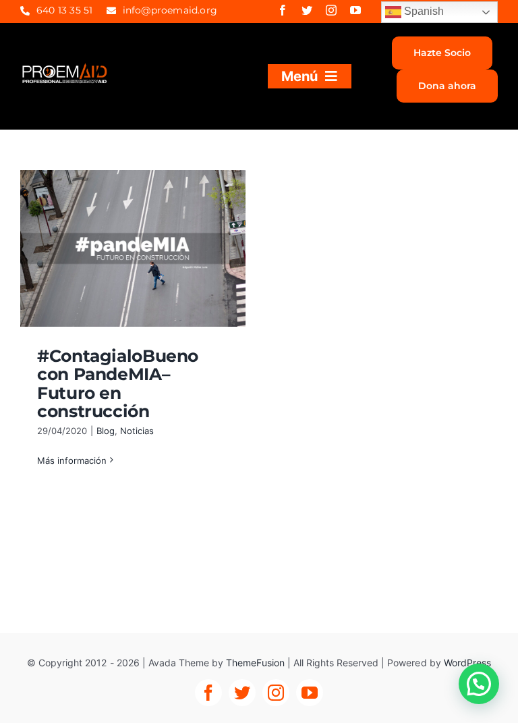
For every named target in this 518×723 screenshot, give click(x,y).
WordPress (467, 662)
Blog (105, 430)
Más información (72, 460)
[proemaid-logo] (65, 68)
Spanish (422, 11)
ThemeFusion (255, 662)
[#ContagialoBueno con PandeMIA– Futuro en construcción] (133, 248)
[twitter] (306, 10)
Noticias (137, 430)
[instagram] (331, 10)
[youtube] (355, 10)
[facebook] (282, 10)
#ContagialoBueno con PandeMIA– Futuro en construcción (117, 384)
